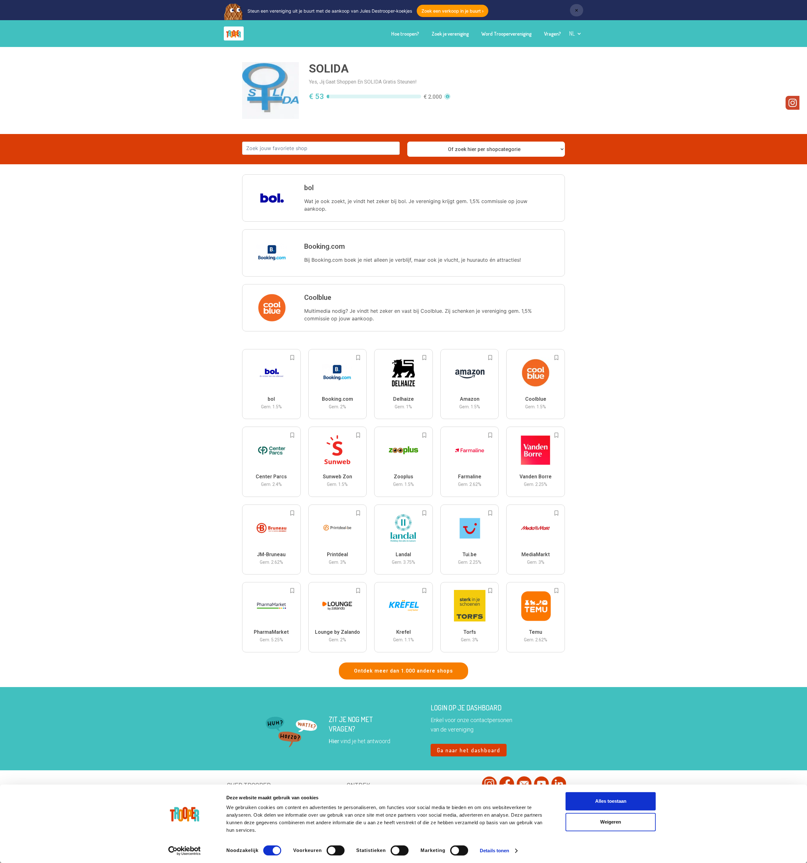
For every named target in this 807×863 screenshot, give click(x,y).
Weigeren (610, 822)
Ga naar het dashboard (468, 750)
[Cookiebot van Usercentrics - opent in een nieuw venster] (184, 850)
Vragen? (552, 34)
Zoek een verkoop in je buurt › (452, 11)
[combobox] (321, 148)
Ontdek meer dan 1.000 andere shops (403, 671)
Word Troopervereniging (506, 34)
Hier (334, 741)
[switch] (336, 850)
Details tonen (494, 850)
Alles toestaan (610, 801)
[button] (575, 33)
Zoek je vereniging (450, 34)
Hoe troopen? (405, 34)
